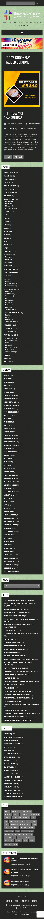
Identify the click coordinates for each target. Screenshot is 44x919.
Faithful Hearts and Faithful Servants (21, 634)
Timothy (18, 841)
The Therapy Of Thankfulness (13, 115)
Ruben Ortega (34, 124)
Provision (8, 266)
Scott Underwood (12, 793)
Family (7, 215)
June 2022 (8, 541)
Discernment (10, 201)
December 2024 (10, 442)
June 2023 (8, 501)
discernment (17, 818)
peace (11, 831)
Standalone (9, 688)
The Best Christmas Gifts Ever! (17, 694)
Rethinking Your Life (13, 684)
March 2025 (9, 432)
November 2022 (10, 525)
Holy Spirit (8, 231)
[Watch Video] (27, 864)
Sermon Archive (10, 44)
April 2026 (8, 389)
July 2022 (8, 538)
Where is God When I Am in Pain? (18, 720)
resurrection (27, 834)
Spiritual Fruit (10, 289)
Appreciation (9, 172)
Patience (8, 305)
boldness (15, 811)
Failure (7, 281)
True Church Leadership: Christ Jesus (20, 713)
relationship (16, 834)
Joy (6, 298)
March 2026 (9, 392)
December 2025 (10, 402)
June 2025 (8, 422)
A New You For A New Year (15, 609)
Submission (9, 325)
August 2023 (9, 495)
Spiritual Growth (11, 313)
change (22, 811)
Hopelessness (10, 283)
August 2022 (9, 535)
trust (25, 841)
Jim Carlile (8, 767)
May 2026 (8, 385)
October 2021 (9, 568)
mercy (16, 828)
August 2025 (9, 415)
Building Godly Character (15, 612)
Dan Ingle (8, 747)
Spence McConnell (12, 797)
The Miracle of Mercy (13, 701)
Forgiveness (9, 340)
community (35, 814)
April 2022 (8, 548)
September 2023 (10, 492)
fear (6, 821)
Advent (7, 811)
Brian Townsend (11, 740)
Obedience (9, 208)
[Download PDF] (29, 864)
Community (9, 192)
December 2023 (10, 482)
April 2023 (8, 508)
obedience (31, 828)
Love (7, 302)
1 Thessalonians (30, 128)
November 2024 (10, 445)
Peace (7, 307)
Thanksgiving (12, 128)
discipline (26, 818)
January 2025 (9, 438)
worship (14, 844)
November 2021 (10, 565)
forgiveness (14, 821)
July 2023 (8, 498)
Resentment (9, 286)
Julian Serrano (10, 770)
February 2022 (10, 555)
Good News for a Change (15, 649)
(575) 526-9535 (23, 908)
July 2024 (8, 458)
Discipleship (9, 199)
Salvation (8, 349)
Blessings (8, 176)
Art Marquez (9, 734)
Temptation (9, 328)
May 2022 (8, 545)
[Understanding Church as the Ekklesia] (7, 874)
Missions (8, 259)
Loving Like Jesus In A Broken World (20, 671)
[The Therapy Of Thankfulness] (22, 106)
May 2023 (8, 505)
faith (33, 818)
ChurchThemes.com (22, 914)
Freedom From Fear (12, 642)
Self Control (9, 309)
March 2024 (9, 472)
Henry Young (9, 764)
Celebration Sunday (20, 881)
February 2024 (10, 475)
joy (6, 828)
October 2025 (9, 409)
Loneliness (8, 251)
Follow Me (8, 639)
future (22, 821)
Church (7, 182)
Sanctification (10, 352)
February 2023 (10, 515)
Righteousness (10, 272)
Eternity (7, 211)
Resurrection (10, 347)
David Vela (8, 750)
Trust (6, 355)
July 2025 (8, 418)
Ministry (8, 206)
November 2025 (10, 405)
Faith (7, 291)
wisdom (7, 844)
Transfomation (10, 322)
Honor (7, 235)
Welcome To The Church (14, 717)
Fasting (8, 315)
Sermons (9, 901)
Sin (5, 279)
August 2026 (9, 375)
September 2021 (10, 571)
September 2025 (10, 412)
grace (6, 824)
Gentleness (9, 293)
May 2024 (8, 465)
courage (7, 818)
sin (14, 837)
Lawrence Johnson (12, 777)
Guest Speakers (10, 652)
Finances (8, 221)
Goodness (9, 296)
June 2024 (8, 462)
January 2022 (9, 558)
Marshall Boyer (11, 783)
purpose (7, 834)
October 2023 (9, 488)
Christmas (8, 179)
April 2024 (8, 468)
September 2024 (10, 452)
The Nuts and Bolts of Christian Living (21, 704)
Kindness (8, 300)
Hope (6, 238)
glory (29, 821)
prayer (30, 831)
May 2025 (8, 425)
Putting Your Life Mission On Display (20, 681)
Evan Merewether (11, 754)
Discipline (8, 204)
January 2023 (9, 518)
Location (35, 901)
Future (7, 225)
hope (28, 824)
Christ (29, 811)
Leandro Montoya (12, 780)
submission (30, 837)
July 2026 (8, 379)
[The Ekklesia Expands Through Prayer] (7, 862)
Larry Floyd (9, 773)
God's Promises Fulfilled (15, 646)
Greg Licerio (9, 760)
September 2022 (10, 531)
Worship (7, 362)
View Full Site (22, 897)
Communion (9, 189)
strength (21, 837)
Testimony (8, 332)
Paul (6, 831)
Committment (10, 186)
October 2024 (9, 448)
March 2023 (9, 511)
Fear (5, 218)
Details (8, 157)
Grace (7, 343)
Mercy (7, 345)
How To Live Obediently (14, 656)
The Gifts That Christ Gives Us (17, 698)
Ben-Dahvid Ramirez (12, 737)
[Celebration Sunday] (7, 885)
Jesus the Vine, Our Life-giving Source (20, 659)
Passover (8, 262)
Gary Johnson (10, 757)
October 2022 (9, 528)
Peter (17, 831)
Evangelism (9, 257)
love (10, 828)
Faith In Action (10, 630)
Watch (19, 157)
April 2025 (8, 428)
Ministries (25, 901)
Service (7, 276)
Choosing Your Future (14, 616)
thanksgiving (9, 841)
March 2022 (9, 551)
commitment (25, 814)
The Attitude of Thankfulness (17, 691)
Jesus (6, 245)
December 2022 (10, 521)
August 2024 (9, 455)
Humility (8, 241)
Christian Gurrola (12, 744)
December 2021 (10, 561)
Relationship (9, 269)
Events (17, 901)
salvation (8, 837)
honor (22, 824)
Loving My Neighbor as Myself (17, 675)
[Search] (37, 3)
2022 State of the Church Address (19, 600)
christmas (8, 814)
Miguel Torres (10, 787)
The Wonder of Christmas (15, 710)
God (34, 821)
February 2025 (10, 435)
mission (23, 828)
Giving (7, 317)
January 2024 (9, 478)
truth (32, 841)
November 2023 (10, 485)
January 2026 (9, 399)
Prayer (7, 319)
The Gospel (8, 338)
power (24, 831)
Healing (7, 228)
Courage (7, 196)
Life (5, 248)
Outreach (8, 254)
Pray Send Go (9, 678)
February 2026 (10, 395)
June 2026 (8, 382)
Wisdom (7, 358)
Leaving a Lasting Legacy (15, 668)
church (16, 814)
